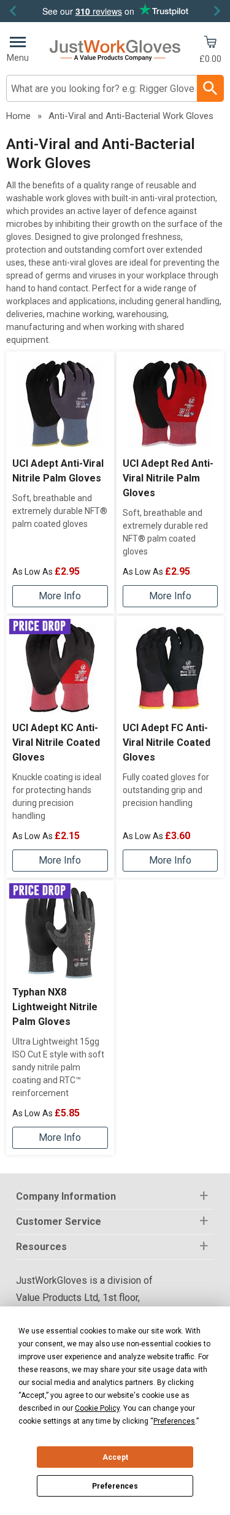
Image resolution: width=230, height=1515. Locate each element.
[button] (115, 1197)
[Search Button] (210, 88)
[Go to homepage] (115, 50)
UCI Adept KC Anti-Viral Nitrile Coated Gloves (56, 742)
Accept (115, 1457)
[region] (60, 404)
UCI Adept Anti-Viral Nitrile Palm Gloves (58, 471)
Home (18, 115)
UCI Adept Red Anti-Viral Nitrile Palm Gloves (168, 478)
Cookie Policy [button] (97, 1408)
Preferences (115, 1486)
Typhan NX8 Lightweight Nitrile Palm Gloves (55, 1006)
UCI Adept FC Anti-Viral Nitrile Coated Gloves (166, 742)
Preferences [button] (174, 1421)
